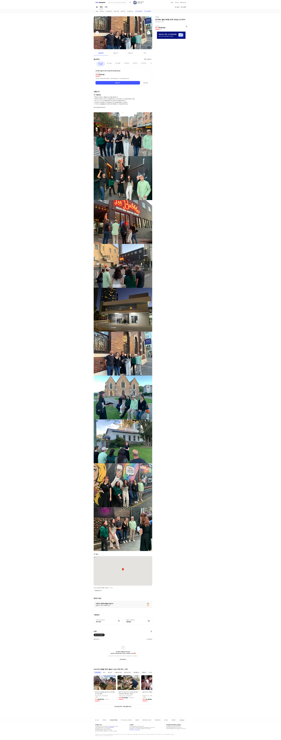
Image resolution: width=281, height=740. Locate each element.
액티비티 (110, 672)
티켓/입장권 (98, 672)
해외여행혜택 (138, 11)
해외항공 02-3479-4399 (134, 728)
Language (182, 720)
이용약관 (104, 720)
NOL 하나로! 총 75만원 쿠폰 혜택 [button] (117, 2)
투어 (104, 672)
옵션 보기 (117, 82)
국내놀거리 (130, 11)
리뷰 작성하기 (123, 659)
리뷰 (145, 53)
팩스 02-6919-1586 (133, 727)
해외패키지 (109, 11)
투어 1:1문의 (131, 729)
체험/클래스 (136, 672)
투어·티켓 (116, 11)
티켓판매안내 (157, 720)
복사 (112, 587)
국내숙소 (123, 11)
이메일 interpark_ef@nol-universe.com (174, 727)
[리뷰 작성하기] (151, 631)
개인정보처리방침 (113, 720)
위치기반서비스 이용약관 (126, 720)
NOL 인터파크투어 (99, 635)
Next (152, 686)
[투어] (101, 7)
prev (155, 35)
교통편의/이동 (118, 672)
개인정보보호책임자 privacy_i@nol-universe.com (176, 728)
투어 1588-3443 (132, 726)
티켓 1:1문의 (137, 729)
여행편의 (144, 672)
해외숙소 (102, 11)
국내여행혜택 (147, 11)
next (187, 35)
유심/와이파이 (127, 672)
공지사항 (166, 720)
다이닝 (150, 672)
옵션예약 (100, 53)
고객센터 (173, 720)
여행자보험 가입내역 (146, 720)
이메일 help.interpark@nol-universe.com (146, 727)
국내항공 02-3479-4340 (145, 728)
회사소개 (97, 720)
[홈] (96, 7)
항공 (97, 11)
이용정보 (130, 53)
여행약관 (137, 720)
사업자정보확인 (111, 727)
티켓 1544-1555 (140, 726)
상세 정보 (145, 82)
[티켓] (106, 7)
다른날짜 (148, 59)
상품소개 (115, 53)
